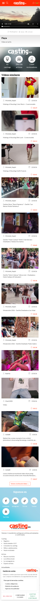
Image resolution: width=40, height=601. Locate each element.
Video (5, 405)
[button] (33, 3)
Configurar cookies (20, 596)
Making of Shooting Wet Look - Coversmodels (18, 137)
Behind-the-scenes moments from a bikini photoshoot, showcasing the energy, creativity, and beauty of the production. (19, 439)
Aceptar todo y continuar (32, 596)
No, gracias (7, 596)
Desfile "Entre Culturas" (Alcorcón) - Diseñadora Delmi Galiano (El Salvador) (19, 276)
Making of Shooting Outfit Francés (14, 171)
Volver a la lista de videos (19, 484)
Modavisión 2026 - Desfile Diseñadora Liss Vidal (19, 310)
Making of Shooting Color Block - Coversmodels (19, 104)
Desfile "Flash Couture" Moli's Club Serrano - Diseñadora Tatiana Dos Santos (18, 240)
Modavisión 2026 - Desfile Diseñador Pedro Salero (20, 344)
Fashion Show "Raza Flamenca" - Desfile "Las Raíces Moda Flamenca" (18, 205)
